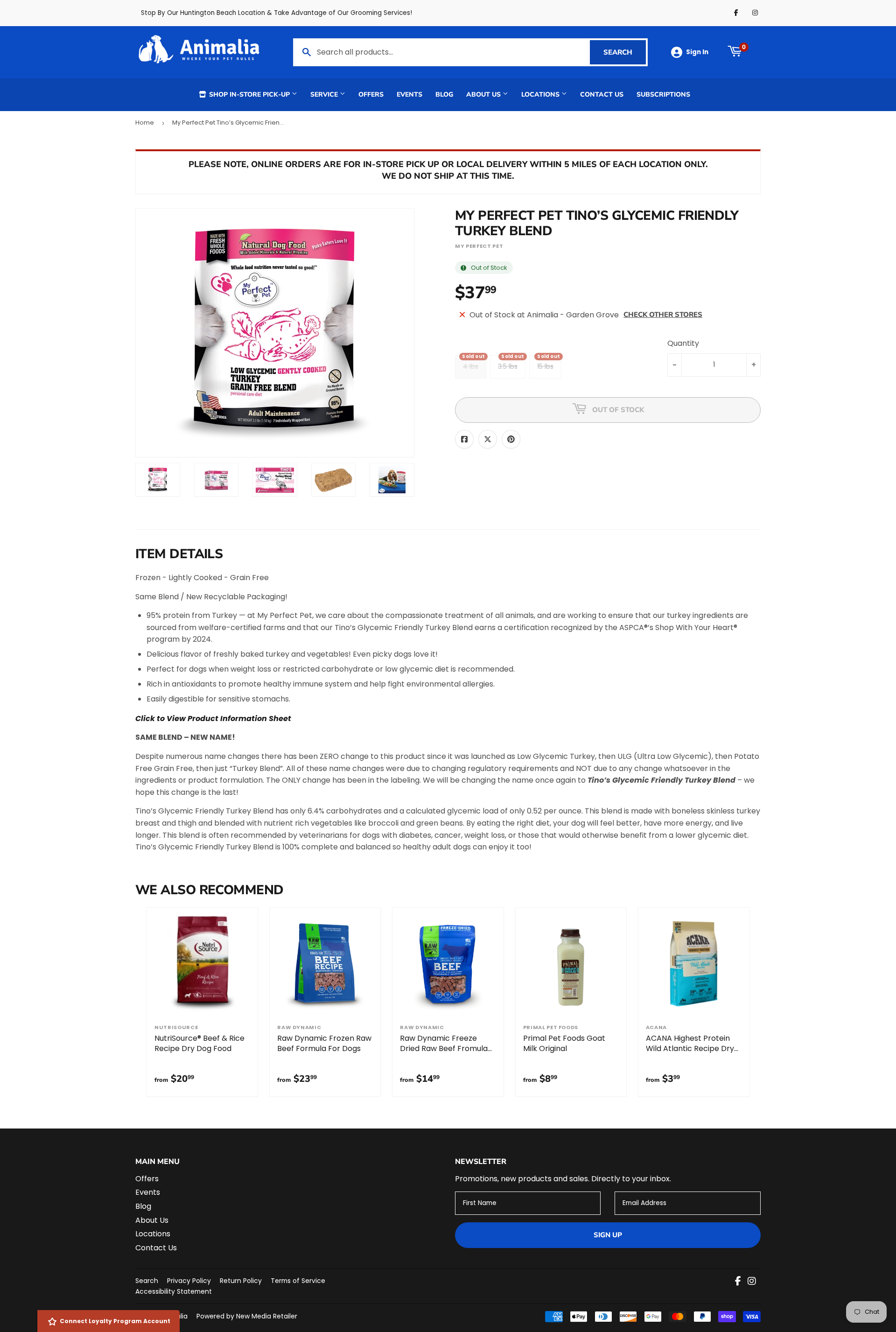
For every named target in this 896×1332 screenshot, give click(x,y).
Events (409, 94)
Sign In (697, 52)
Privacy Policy (189, 1280)
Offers (371, 94)
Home (144, 122)
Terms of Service (298, 1280)
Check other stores (662, 314)
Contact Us (601, 94)
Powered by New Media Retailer (246, 1316)
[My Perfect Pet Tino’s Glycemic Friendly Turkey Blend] (157, 480)
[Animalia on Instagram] (752, 1281)
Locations (541, 94)
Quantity (683, 343)
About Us (484, 94)
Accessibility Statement (173, 1291)
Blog (444, 94)
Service (325, 94)
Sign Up (608, 1235)
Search (624, 52)
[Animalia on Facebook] (738, 1281)
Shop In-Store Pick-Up (249, 94)
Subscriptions (663, 94)
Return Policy (241, 1280)
